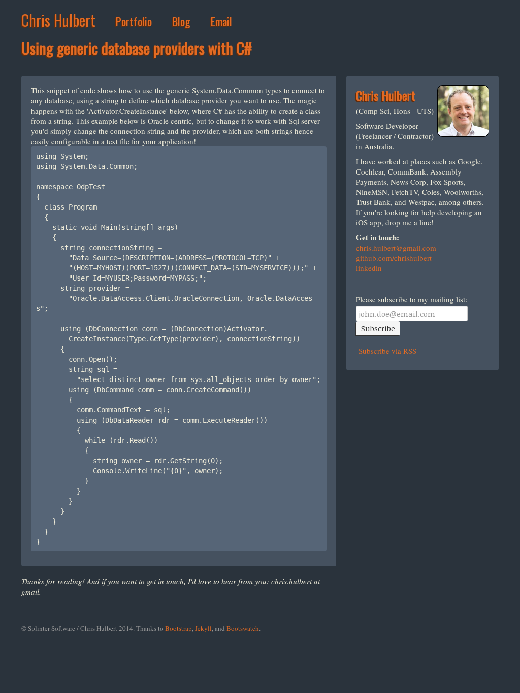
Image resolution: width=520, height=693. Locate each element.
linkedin (369, 268)
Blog (181, 21)
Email (221, 21)
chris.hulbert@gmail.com (396, 247)
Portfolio (134, 21)
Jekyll (203, 628)
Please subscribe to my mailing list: (411, 299)
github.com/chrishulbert (394, 258)
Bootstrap (178, 628)
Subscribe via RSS (386, 350)
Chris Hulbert (58, 20)
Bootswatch (242, 628)
